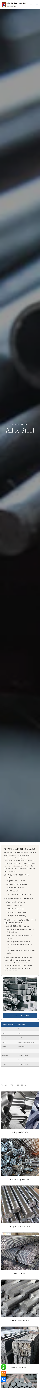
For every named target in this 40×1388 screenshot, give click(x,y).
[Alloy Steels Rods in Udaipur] (20, 1110)
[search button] (30, 5)
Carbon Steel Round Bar (20, 1320)
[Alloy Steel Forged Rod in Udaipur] (20, 1204)
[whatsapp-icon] (3, 1367)
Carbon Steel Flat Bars (20, 1367)
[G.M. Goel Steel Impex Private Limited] (14, 5)
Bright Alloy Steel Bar (20, 1179)
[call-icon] (3, 1379)
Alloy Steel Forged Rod (20, 1226)
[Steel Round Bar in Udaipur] (20, 1251)
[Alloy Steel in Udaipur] (20, 994)
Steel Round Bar (20, 1273)
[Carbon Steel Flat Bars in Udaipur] (20, 1345)
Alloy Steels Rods (20, 1132)
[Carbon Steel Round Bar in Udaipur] (20, 1298)
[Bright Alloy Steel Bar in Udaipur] (20, 1157)
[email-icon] (3, 1373)
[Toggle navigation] (37, 5)
